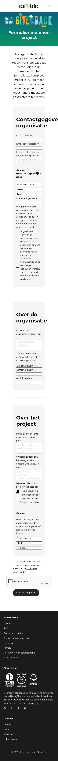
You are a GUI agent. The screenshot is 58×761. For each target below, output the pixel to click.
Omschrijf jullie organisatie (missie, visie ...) (28, 334)
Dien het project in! (26, 592)
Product (8, 734)
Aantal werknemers (26, 370)
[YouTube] (25, 708)
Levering (8, 643)
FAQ (6, 628)
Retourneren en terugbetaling (19, 652)
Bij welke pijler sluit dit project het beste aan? (28, 485)
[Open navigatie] (4, 6)
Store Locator (11, 657)
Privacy (7, 648)
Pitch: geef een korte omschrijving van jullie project (27, 437)
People (7, 724)
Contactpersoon (24, 135)
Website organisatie (26, 198)
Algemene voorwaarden (16, 638)
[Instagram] (5, 708)
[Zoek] (48, 6)
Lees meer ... (33, 703)
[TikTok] (11, 708)
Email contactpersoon (27, 143)
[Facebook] (18, 708)
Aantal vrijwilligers (25, 378)
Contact (8, 623)
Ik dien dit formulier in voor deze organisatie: (27, 154)
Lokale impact (11, 739)
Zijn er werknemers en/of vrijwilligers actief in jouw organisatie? (28, 357)
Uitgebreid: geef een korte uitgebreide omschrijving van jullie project (27, 462)
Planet (7, 729)
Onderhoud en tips (13, 633)
